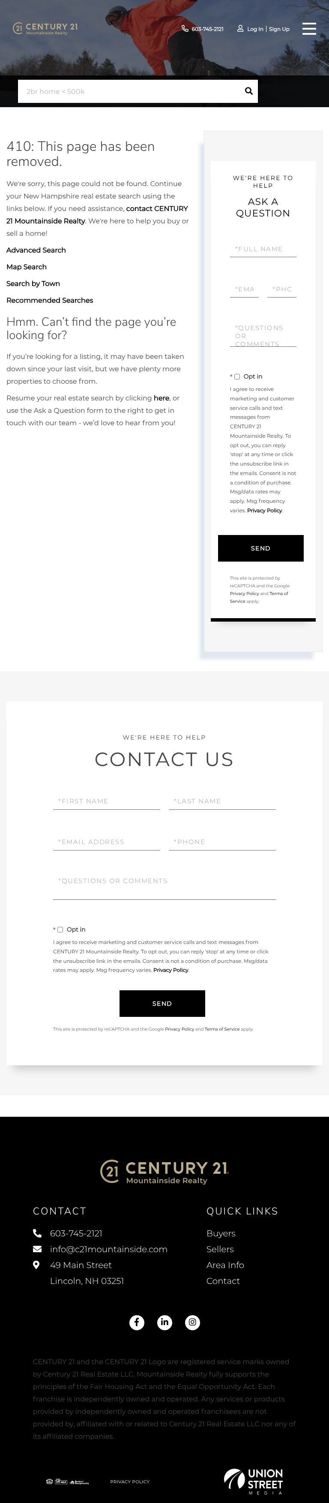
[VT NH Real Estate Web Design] (253, 1481)
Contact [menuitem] (223, 1281)
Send (261, 548)
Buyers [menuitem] (221, 1234)
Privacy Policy (264, 511)
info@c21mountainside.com (109, 1249)
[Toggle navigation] (309, 28)
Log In (255, 29)
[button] (249, 91)
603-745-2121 (208, 29)
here (161, 398)
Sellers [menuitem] (220, 1249)
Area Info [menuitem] (225, 1265)
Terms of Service (222, 1029)
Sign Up (279, 29)
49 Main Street (86, 1273)
